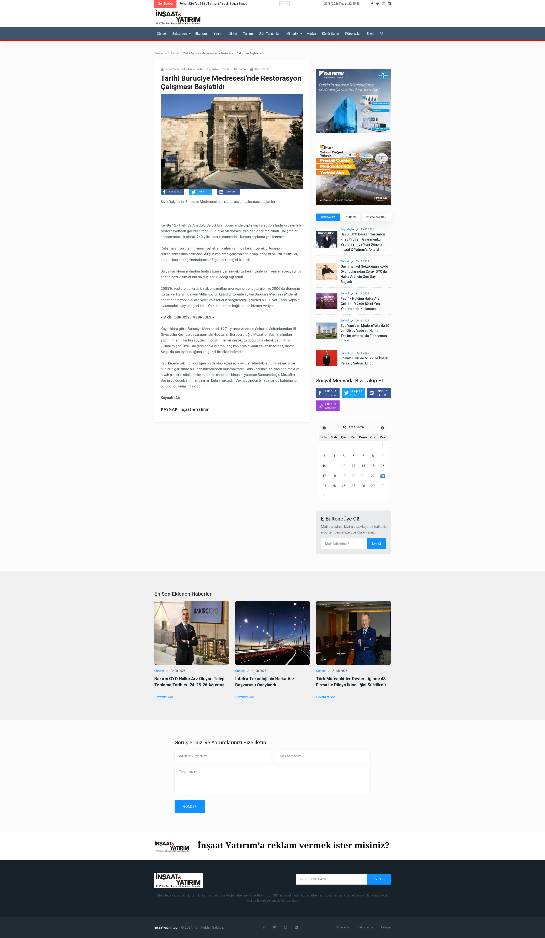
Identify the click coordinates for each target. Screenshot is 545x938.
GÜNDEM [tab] (351, 217)
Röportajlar (353, 33)
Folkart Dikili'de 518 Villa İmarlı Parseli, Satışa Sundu (364, 361)
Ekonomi (201, 33)
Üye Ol (376, 543)
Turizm (248, 33)
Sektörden (179, 33)
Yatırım (218, 33)
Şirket (233, 33)
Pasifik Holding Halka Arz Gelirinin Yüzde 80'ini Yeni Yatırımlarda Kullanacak (361, 303)
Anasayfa (160, 53)
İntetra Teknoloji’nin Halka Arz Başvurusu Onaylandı (264, 682)
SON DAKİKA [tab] (328, 217)
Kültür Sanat (330, 33)
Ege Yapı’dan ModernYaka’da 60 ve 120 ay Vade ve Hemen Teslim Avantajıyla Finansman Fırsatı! (365, 333)
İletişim (386, 927)
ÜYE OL (379, 879)
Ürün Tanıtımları (269, 33)
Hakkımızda (365, 927)
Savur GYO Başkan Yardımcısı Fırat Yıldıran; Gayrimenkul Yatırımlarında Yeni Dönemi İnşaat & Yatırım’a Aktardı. (363, 242)
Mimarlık (292, 33)
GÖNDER (189, 806)
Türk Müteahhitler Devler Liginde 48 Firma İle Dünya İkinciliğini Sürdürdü (351, 682)
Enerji (370, 33)
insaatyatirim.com (167, 927)
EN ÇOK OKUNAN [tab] (376, 217)
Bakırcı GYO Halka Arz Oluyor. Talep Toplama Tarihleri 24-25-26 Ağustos (189, 682)
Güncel (161, 33)
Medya (311, 33)
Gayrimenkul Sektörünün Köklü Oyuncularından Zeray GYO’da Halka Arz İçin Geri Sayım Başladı (364, 274)
